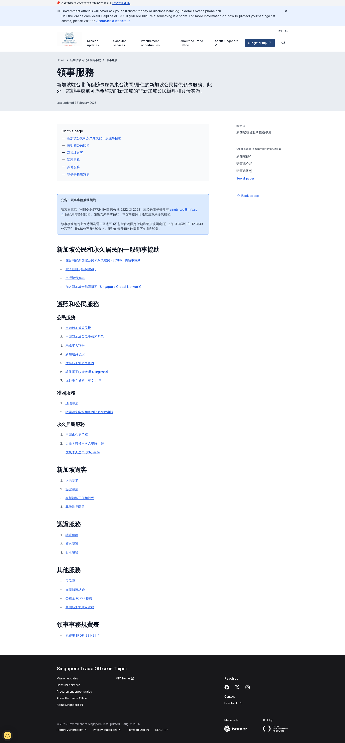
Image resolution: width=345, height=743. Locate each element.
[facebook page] (226, 687)
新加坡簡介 (244, 156)
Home (60, 60)
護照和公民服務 (78, 145)
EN (280, 31)
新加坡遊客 (75, 153)
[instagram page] (247, 687)
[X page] (237, 687)
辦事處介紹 (244, 164)
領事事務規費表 (78, 174)
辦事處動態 (244, 171)
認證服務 (73, 160)
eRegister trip (257, 43)
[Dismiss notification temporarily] (286, 11)
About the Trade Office (191, 43)
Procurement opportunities (150, 43)
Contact (229, 696)
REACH (160, 729)
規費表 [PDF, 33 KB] (80, 635)
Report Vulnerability (70, 729)
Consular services (119, 43)
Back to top (250, 196)
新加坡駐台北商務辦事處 (85, 60)
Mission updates (93, 43)
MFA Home (123, 678)
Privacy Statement (105, 729)
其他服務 (73, 167)
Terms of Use (136, 729)
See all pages (245, 178)
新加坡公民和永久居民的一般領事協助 (94, 138)
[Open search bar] (283, 43)
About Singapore (226, 41)
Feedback (231, 703)
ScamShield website (111, 21)
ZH (286, 31)
